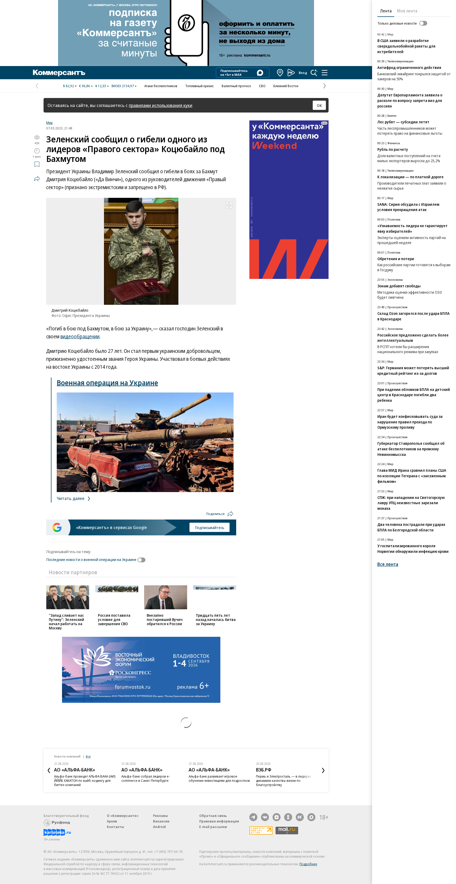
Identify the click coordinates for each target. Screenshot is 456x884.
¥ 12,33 (100, 85)
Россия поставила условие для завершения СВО (114, 619)
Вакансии (161, 821)
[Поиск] (314, 73)
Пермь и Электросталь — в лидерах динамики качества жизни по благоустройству (283, 780)
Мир (49, 122)
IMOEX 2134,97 (122, 85)
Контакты (115, 826)
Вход (303, 72)
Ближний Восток (285, 85)
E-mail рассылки (213, 826)
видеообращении (79, 336)
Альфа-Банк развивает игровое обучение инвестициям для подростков (219, 778)
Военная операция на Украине (107, 382)
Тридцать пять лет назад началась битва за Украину (216, 619)
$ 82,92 (68, 85)
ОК (319, 105)
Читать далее (71, 498)
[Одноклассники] (288, 817)
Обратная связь (213, 815)
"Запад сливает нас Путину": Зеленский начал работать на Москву (66, 621)
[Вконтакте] (265, 817)
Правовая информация (219, 821)
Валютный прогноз (236, 85)
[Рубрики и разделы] (325, 73)
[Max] (311, 817)
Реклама (160, 815)
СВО (262, 85)
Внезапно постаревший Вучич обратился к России (165, 619)
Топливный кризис (199, 85)
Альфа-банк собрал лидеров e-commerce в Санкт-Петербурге (145, 778)
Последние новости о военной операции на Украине (91, 559)
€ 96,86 (84, 85)
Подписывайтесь (209, 527)
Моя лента (407, 11)
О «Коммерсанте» (123, 815)
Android (159, 826)
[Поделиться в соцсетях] (37, 178)
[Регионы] (280, 73)
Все (88, 756)
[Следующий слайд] (323, 770)
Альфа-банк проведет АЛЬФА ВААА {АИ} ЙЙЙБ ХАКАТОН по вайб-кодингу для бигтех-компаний (85, 780)
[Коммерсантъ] (59, 72)
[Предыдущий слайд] (49, 770)
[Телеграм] (253, 817)
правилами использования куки (160, 105)
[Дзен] (277, 817)
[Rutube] (300, 817)
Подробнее (308, 864)
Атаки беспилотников (160, 85)
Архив (112, 821)
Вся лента (387, 564)
